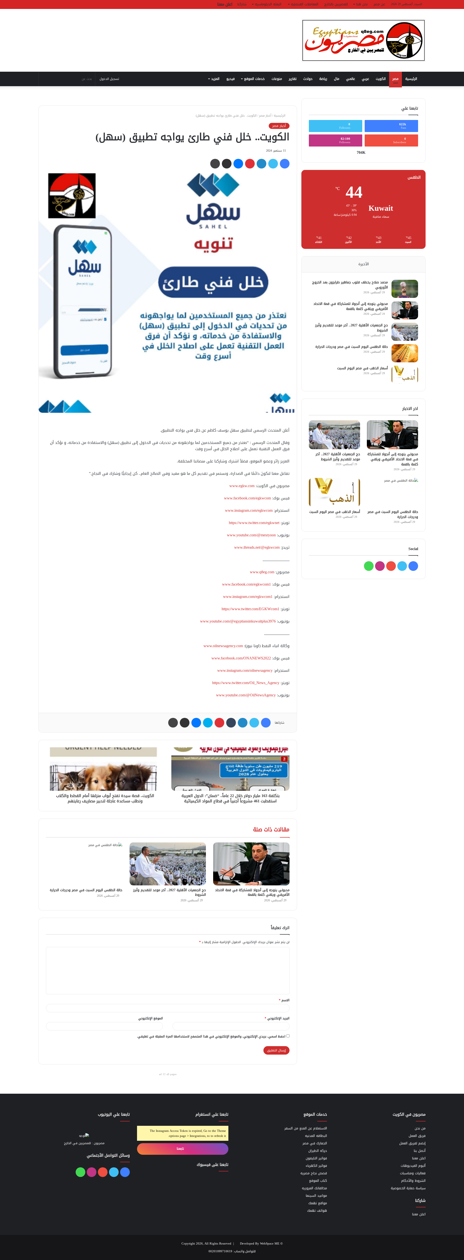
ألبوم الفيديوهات (413, 1166)
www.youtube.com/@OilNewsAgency (246, 695)
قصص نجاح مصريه (313, 1173)
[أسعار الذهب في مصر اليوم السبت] (405, 375)
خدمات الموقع (254, 79)
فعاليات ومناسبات (413, 1173)
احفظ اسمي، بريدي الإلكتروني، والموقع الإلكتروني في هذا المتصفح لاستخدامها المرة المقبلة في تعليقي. (211, 1036)
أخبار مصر (265, 115)
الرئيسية (411, 79)
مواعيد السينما (316, 1196)
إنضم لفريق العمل (412, 1143)
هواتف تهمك (317, 1211)
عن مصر (379, 4)
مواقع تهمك (317, 1203)
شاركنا (241, 4)
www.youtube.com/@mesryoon (251, 535)
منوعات (277, 79)
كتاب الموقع (318, 1181)
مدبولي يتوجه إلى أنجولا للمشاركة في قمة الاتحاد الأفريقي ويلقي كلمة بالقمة (252, 892)
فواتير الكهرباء (316, 1166)
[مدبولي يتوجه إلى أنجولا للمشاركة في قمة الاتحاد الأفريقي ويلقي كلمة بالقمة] (251, 863)
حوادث (307, 79)
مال (336, 79)
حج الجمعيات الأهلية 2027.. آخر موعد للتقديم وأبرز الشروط (169, 892)
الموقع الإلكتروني (150, 1018)
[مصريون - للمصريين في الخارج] (363, 40)
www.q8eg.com (262, 572)
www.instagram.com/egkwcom (249, 510)
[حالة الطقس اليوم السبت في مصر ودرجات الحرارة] (84, 863)
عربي (365, 79)
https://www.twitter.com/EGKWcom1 (250, 609)
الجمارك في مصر (315, 1143)
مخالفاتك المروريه (314, 1188)
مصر (395, 79)
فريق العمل (417, 1136)
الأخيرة (363, 264)
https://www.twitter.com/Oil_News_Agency (245, 682)
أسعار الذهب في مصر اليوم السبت (362, 368)
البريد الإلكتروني (277, 1018)
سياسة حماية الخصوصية (408, 1188)
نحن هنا (362, 4)
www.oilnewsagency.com (223, 646)
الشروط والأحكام (413, 1181)
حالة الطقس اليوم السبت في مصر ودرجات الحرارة (86, 890)
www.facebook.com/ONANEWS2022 (241, 658)
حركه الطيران (317, 1151)
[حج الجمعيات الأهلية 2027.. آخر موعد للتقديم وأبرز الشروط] (168, 863)
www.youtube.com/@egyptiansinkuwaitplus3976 (238, 621)
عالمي (350, 79)
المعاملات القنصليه (304, 4)
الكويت (381, 79)
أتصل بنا (420, 1151)
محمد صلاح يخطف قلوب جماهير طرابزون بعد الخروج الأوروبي (350, 285)
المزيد (215, 79)
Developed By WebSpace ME (259, 1243)
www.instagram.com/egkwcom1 (248, 596)
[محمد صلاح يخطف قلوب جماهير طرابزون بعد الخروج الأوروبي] (405, 289)
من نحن (420, 1128)
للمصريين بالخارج (336, 4)
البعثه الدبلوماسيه (268, 4)
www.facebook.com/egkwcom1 (246, 584)
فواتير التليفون (316, 1158)
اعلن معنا (224, 4)
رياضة (323, 79)
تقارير (293, 79)
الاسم (284, 1000)
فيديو (230, 79)
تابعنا (181, 1148)
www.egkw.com (241, 486)
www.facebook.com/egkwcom (247, 498)
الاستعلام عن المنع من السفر (305, 1128)
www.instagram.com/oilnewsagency (245, 670)
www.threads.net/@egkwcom (257, 547)
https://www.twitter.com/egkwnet (254, 522)
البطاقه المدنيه (316, 1136)
